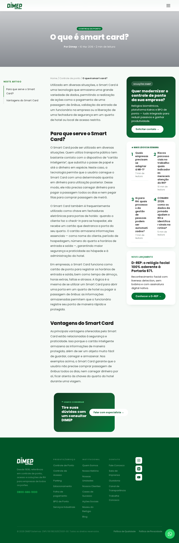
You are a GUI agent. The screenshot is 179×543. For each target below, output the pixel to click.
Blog (84, 516)
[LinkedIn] (138, 469)
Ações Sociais (90, 501)
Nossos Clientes (91, 486)
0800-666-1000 (27, 492)
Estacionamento (62, 486)
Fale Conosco (117, 465)
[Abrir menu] (168, 5)
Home (53, 78)
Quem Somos (90, 465)
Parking (57, 480)
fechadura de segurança (76, 115)
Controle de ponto (69, 78)
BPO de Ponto (61, 501)
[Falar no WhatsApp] (170, 534)
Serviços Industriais (64, 507)
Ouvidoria (114, 480)
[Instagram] (138, 460)
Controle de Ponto (63, 465)
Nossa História (90, 470)
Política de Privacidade (150, 531)
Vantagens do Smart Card (22, 100)
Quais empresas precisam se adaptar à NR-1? (141, 161)
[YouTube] (138, 477)
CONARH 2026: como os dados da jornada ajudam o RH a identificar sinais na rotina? (163, 213)
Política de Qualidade (124, 531)
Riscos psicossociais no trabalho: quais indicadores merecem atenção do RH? (163, 168)
